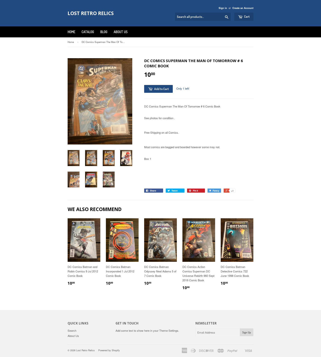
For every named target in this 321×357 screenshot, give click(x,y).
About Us (120, 32)
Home (71, 32)
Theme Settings (168, 330)
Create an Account (242, 8)
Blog (103, 32)
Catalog (88, 32)
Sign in (223, 8)
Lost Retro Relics (91, 13)
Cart (247, 16)
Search (72, 330)
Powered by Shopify (109, 350)
